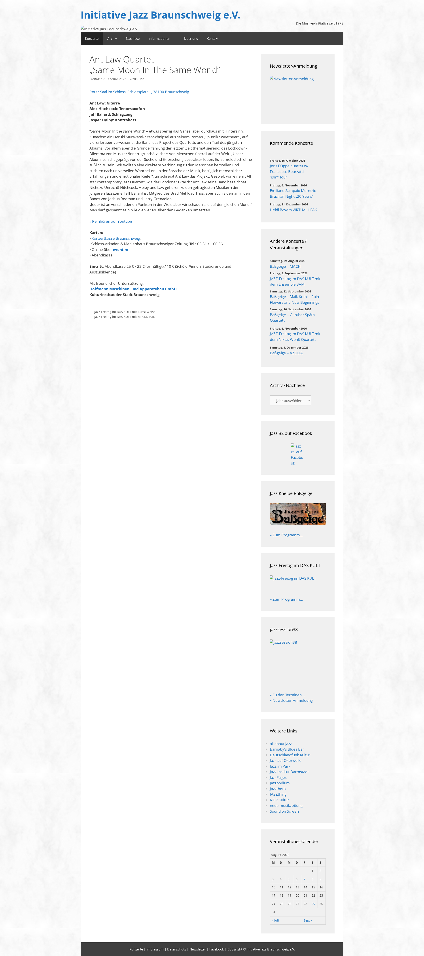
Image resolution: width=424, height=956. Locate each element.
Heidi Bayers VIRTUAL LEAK (293, 209)
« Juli (275, 920)
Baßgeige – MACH (285, 266)
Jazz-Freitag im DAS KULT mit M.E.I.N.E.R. (124, 317)
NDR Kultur (279, 799)
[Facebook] (337, 38)
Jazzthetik (278, 788)
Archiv (112, 38)
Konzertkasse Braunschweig (116, 238)
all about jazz (281, 743)
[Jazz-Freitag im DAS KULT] (298, 583)
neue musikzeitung (286, 805)
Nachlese (133, 38)
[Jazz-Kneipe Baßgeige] (298, 523)
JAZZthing (278, 794)
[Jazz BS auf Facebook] (298, 454)
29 (313, 904)
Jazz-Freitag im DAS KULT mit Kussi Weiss (124, 312)
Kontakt (212, 38)
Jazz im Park (280, 766)
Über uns (191, 38)
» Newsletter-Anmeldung (291, 700)
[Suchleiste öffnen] (325, 38)
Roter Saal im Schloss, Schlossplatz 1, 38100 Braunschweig (139, 91)
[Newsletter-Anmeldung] (298, 96)
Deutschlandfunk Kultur (290, 754)
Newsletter (197, 949)
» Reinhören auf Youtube (110, 221)
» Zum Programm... (286, 534)
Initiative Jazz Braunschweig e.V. (160, 14)
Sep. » (308, 920)
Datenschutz (176, 949)
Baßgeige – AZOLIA (286, 352)
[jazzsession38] (298, 662)
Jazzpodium (280, 782)
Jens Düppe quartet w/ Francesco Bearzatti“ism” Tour (289, 171)
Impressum (155, 949)
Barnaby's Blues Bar (287, 749)
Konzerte (91, 38)
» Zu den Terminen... (287, 694)
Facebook (216, 949)
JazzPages (278, 777)
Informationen (159, 38)
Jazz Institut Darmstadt (289, 771)
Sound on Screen (284, 811)
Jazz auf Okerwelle (285, 760)
